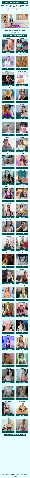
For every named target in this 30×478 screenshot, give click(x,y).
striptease (8, 167)
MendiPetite (22, 401)
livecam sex (8, 333)
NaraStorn (22, 137)
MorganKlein (22, 54)
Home (9, 9)
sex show (8, 134)
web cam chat (22, 85)
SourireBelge (8, 203)
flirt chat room (21, 184)
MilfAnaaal (8, 220)
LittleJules (22, 38)
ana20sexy (8, 153)
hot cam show (21, 134)
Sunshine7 (8, 137)
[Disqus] (15, 455)
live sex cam (22, 167)
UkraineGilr (22, 319)
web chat (8, 101)
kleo (22, 120)
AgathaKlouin (22, 286)
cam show (21, 349)
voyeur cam (8, 316)
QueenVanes (8, 120)
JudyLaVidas (8, 368)
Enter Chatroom (10, 30)
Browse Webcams (17, 9)
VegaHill (22, 153)
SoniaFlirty (8, 302)
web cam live (22, 267)
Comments (15, 32)
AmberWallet (8, 385)
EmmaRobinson (22, 71)
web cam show (22, 52)
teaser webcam (8, 118)
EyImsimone (8, 104)
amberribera (22, 302)
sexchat (22, 333)
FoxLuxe (8, 335)
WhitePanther (8, 87)
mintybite (22, 104)
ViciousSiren (8, 319)
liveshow (8, 415)
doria (22, 253)
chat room (8, 68)
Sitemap (3, 474)
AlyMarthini (8, 286)
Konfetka (22, 335)
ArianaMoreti (22, 170)
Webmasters (15, 476)
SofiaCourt (22, 418)
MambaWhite (22, 87)
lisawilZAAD (8, 170)
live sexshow (8, 432)
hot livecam (22, 68)
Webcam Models (24, 474)
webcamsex (22, 382)
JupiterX (22, 269)
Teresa (22, 220)
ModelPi (8, 269)
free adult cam (21, 151)
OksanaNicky (22, 236)
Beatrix (8, 253)
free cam (8, 52)
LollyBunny (8, 186)
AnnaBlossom (22, 368)
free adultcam (8, 382)
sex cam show (8, 151)
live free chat (8, 217)
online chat (22, 118)
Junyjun (22, 352)
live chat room (8, 349)
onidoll (22, 203)
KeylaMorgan (8, 401)
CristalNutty (8, 236)
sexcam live (22, 283)
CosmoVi (8, 54)
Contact (8, 474)
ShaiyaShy (8, 38)
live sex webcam (22, 432)
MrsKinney (8, 71)
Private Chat (20, 30)
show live (22, 101)
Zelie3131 (22, 186)
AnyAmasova (22, 385)
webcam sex (22, 415)
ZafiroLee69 (8, 352)
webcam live (22, 217)
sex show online (22, 316)
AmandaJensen (8, 418)
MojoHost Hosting (15, 474)
